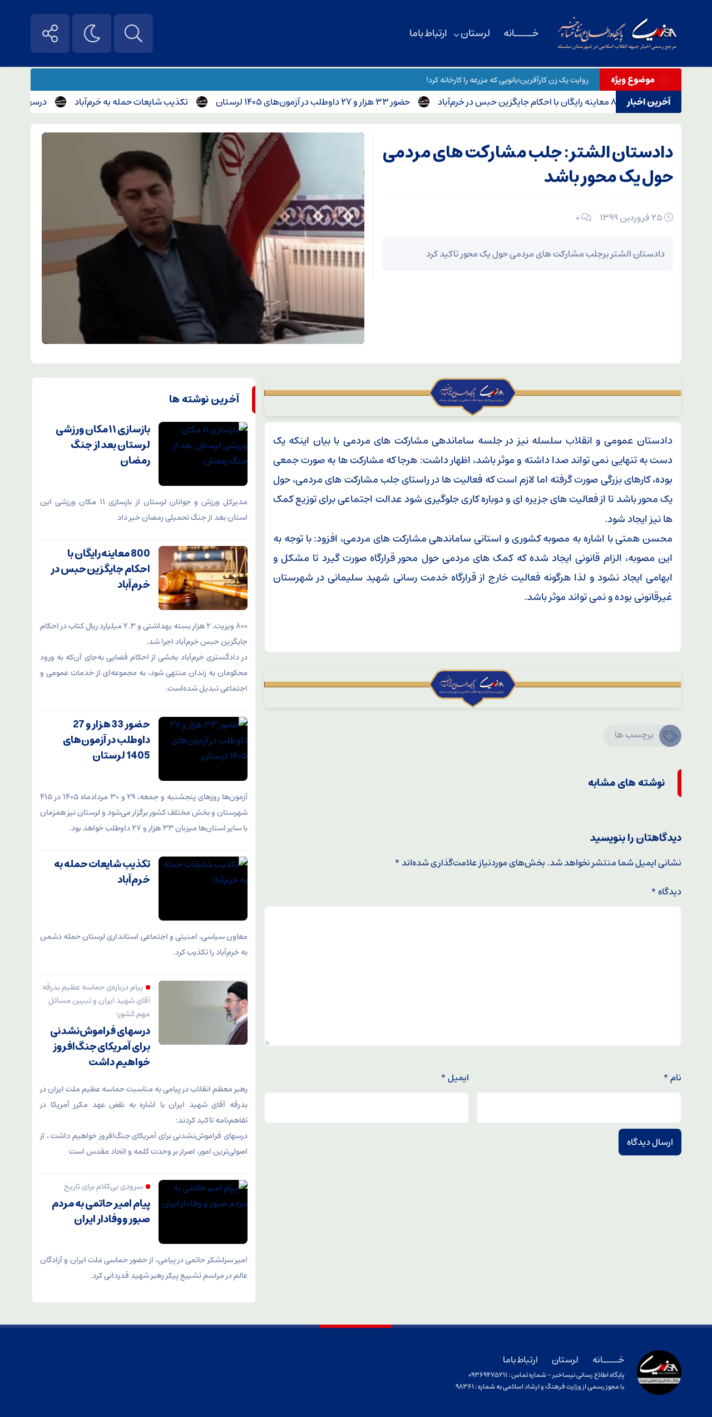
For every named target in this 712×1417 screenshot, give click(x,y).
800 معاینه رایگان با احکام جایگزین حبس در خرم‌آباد (553, 102)
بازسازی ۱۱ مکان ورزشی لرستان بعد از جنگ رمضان (103, 445)
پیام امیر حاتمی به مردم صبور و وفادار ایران (101, 1211)
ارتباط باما (428, 33)
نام (672, 1077)
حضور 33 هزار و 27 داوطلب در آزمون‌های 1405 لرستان (335, 102)
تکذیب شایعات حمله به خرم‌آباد (153, 102)
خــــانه (520, 33)
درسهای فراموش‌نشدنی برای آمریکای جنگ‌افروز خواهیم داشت (100, 1047)
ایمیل (455, 1077)
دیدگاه (666, 891)
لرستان (475, 33)
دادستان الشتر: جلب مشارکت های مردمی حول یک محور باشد (528, 165)
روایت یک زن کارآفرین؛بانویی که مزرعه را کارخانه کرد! (507, 80)
